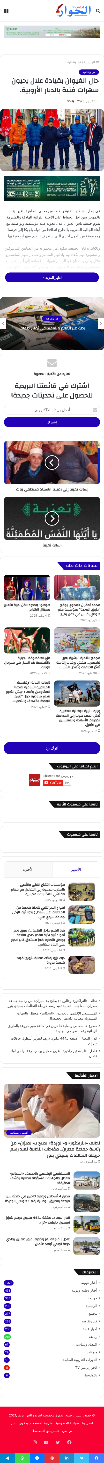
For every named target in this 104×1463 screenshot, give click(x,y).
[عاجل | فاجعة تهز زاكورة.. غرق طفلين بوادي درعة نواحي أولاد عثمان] (87, 1246)
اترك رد (52, 748)
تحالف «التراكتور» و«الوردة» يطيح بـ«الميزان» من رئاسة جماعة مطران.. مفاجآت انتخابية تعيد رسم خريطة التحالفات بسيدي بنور (55, 1149)
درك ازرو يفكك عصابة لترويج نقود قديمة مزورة (41, 960)
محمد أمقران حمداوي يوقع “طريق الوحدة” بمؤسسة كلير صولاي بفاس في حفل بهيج (79, 609)
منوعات (92, 1352)
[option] (52, 323)
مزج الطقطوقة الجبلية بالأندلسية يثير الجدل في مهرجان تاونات (27, 662)
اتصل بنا (87, 1423)
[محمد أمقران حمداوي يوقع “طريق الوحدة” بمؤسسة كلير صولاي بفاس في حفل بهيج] (77, 588)
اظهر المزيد (53, 277)
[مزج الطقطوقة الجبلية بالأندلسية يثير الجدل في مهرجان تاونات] (27, 640)
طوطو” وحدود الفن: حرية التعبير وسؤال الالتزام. (27, 607)
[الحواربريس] (72, 10)
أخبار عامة (90, 1329)
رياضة (93, 1337)
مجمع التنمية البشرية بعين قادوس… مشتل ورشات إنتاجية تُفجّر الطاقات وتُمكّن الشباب (78, 662)
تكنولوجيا (91, 1375)
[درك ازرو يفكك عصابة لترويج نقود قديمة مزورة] (81, 965)
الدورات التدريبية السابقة (80, 1360)
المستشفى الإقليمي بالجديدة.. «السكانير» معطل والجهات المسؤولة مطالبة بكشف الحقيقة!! (39, 1178)
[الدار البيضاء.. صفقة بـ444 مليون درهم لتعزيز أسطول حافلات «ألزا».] (87, 1225)
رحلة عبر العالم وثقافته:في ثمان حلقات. (52, 328)
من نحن (67, 1431)
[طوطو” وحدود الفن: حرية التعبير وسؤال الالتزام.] (27, 588)
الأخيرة (28, 869)
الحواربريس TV (86, 1367)
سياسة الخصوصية (67, 1423)
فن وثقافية (74, 62)
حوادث (92, 1298)
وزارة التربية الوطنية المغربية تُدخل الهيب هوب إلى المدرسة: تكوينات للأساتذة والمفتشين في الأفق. (78, 718)
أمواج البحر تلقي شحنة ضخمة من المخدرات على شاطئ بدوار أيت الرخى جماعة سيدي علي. (38, 912)
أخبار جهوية (89, 1283)
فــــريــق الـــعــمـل (45, 1431)
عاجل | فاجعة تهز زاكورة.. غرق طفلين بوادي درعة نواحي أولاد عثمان (38, 1241)
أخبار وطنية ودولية (84, 1290)
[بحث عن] (98, 12)
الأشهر (76, 869)
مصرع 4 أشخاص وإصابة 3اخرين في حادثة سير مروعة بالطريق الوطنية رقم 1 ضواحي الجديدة (37, 1198)
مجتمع (93, 1313)
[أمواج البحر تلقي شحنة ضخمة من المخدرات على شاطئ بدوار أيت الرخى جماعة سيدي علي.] (81, 914)
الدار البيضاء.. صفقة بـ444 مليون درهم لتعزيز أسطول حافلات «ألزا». (38, 1220)
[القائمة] (6, 12)
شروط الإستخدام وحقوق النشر (31, 1423)
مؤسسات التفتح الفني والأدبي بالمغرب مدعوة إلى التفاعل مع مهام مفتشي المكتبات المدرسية (38, 889)
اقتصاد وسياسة (86, 1344)
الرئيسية (90, 62)
